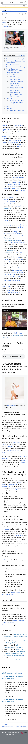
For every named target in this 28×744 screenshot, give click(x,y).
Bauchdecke (6, 487)
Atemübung (19, 253)
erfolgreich (5, 27)
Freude (4, 22)
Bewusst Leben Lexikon (8, 728)
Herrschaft (12, 255)
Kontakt (21, 621)
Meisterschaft (17, 140)
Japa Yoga (19, 649)
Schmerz (13, 489)
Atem (23, 460)
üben (20, 240)
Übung (14, 232)
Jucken (18, 489)
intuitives (10, 142)
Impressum (21, 742)
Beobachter (5, 453)
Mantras (20, 268)
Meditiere (5, 560)
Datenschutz (4, 742)
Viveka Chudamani (21, 728)
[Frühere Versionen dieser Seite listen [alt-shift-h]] (22, 14)
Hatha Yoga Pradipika (18, 242)
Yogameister (19, 125)
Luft (19, 482)
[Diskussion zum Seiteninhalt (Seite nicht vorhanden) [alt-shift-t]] (6, 14)
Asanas (19, 236)
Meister (20, 227)
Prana (24, 255)
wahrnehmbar (22, 569)
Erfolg (22, 20)
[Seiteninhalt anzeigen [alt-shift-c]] (2, 14)
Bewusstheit (6, 594)
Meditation (7, 208)
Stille (12, 594)
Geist (8, 261)
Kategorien (5, 724)
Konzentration (6, 136)
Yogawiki (9, 2)
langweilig (7, 225)
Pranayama (7, 238)
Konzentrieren (6, 310)
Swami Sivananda (9, 202)
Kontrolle (15, 621)
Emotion (7, 184)
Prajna (4, 142)
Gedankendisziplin (18, 177)
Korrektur (18, 625)
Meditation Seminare (11, 673)
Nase (3, 484)
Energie (6, 188)
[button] (14, 319)
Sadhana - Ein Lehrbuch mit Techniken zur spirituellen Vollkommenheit (14, 653)
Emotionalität (20, 190)
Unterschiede (18, 535)
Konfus (4, 623)
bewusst (12, 186)
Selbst (4, 444)
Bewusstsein (16, 442)
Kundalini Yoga (18, 335)
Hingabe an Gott (9, 274)
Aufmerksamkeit (13, 451)
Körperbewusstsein (8, 625)
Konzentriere (14, 17)
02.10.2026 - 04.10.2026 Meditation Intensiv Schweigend (12, 677)
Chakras (4, 337)
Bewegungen (13, 484)
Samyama (21, 132)
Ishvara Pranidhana (17, 272)
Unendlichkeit (15, 592)
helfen (6, 200)
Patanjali (4, 125)
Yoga (5, 49)
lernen (18, 147)
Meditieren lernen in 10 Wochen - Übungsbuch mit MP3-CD (15, 637)
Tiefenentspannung (10, 240)
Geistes (21, 144)
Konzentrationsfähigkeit (12, 234)
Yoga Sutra (5, 130)
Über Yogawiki (13, 742)
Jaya (10, 140)
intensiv (4, 138)
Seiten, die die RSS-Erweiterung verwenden (14, 726)
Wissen (16, 142)
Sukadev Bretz (17, 333)
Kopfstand (10, 623)
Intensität (16, 182)
